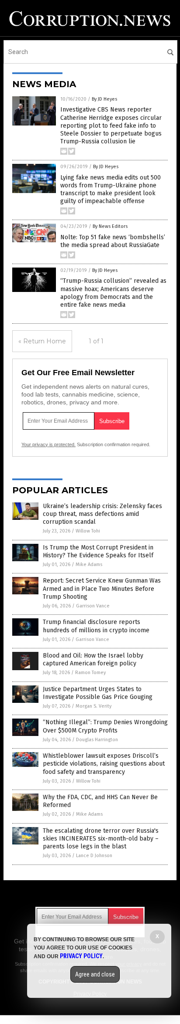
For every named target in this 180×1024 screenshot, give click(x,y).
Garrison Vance (93, 606)
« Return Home (42, 341)
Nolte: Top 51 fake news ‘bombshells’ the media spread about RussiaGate (112, 241)
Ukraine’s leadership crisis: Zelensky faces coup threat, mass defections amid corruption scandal (102, 514)
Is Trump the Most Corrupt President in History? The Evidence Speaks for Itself (98, 551)
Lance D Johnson (94, 855)
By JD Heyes (104, 99)
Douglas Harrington (97, 740)
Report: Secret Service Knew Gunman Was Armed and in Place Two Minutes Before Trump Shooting (102, 588)
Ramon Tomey (90, 672)
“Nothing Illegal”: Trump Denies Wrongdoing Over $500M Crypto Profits (105, 726)
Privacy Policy (81, 956)
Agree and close (95, 974)
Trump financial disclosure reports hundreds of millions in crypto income (96, 626)
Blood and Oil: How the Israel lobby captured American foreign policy (93, 659)
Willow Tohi (88, 531)
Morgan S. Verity (93, 706)
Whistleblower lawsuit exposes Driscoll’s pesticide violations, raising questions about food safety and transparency (104, 763)
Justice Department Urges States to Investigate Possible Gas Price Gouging (97, 693)
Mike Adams (89, 564)
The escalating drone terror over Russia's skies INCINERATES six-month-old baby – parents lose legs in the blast (101, 838)
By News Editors (110, 226)
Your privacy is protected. (48, 444)
